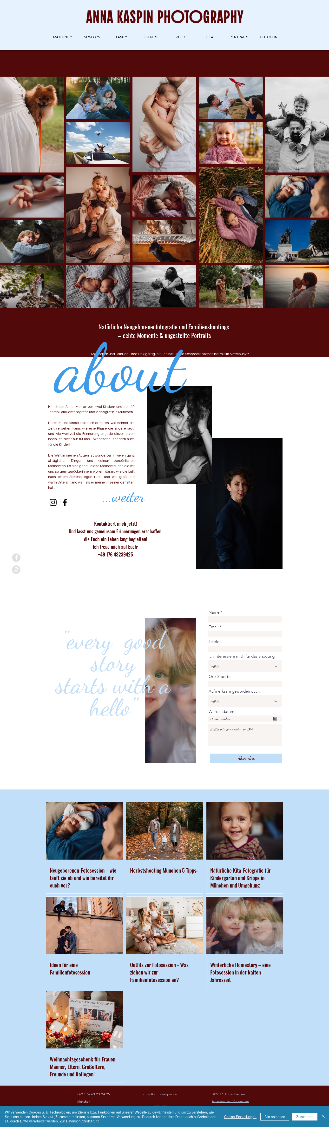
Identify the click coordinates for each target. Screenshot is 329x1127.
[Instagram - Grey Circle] (16, 569)
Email (213, 627)
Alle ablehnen (274, 1116)
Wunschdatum (221, 711)
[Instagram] (53, 502)
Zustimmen (304, 1116)
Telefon (215, 642)
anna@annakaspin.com (161, 1094)
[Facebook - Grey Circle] (16, 557)
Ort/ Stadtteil (220, 677)
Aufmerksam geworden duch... (236, 691)
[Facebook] (65, 502)
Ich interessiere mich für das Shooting (242, 656)
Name (214, 612)
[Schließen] (323, 1116)
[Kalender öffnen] (275, 719)
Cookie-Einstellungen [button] (240, 1116)
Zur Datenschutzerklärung (79, 1121)
